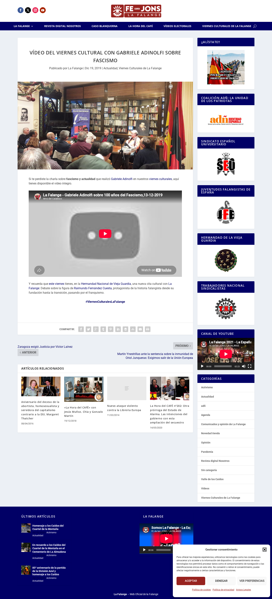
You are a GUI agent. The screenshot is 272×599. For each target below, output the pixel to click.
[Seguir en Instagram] (35, 10)
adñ (203, 405)
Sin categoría (209, 470)
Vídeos (205, 488)
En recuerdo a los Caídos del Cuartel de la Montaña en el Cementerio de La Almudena (49, 548)
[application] (225, 354)
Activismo (207, 387)
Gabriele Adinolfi (121, 179)
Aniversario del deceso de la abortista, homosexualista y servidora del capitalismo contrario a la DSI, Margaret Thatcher (40, 410)
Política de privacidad (223, 589)
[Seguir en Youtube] (43, 10)
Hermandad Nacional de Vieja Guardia (106, 284)
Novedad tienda (210, 433)
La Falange (22, 26)
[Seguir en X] (28, 10)
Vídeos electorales (177, 26)
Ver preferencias (251, 581)
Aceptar (191, 581)
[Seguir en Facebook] (20, 10)
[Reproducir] (202, 366)
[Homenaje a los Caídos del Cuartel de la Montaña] (26, 528)
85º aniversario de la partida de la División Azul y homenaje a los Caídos (49, 571)
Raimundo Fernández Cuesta (93, 288)
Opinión (205, 442)
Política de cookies (201, 589)
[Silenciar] (244, 366)
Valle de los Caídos (212, 479)
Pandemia (207, 451)
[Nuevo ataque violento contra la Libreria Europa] (126, 388)
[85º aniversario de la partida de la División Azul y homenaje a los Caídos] (26, 570)
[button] (264, 549)
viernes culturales (160, 179)
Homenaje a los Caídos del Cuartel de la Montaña (48, 527)
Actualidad (110, 68)
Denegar (221, 581)
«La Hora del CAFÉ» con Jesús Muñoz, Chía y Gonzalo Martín (83, 412)
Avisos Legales (243, 589)
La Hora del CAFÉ (140, 26)
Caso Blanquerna (104, 26)
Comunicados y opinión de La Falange (223, 424)
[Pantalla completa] (249, 366)
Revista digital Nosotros (62, 26)
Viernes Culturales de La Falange (226, 26)
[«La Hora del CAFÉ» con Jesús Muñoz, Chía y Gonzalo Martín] (83, 389)
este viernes (56, 284)
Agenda (205, 414)
